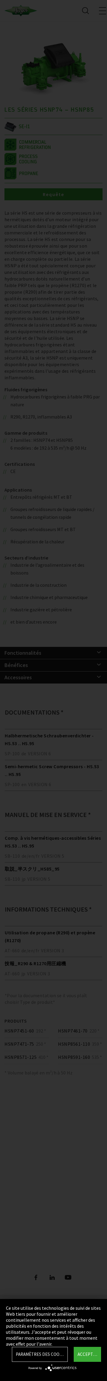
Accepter (88, 1354)
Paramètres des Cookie (41, 1354)
